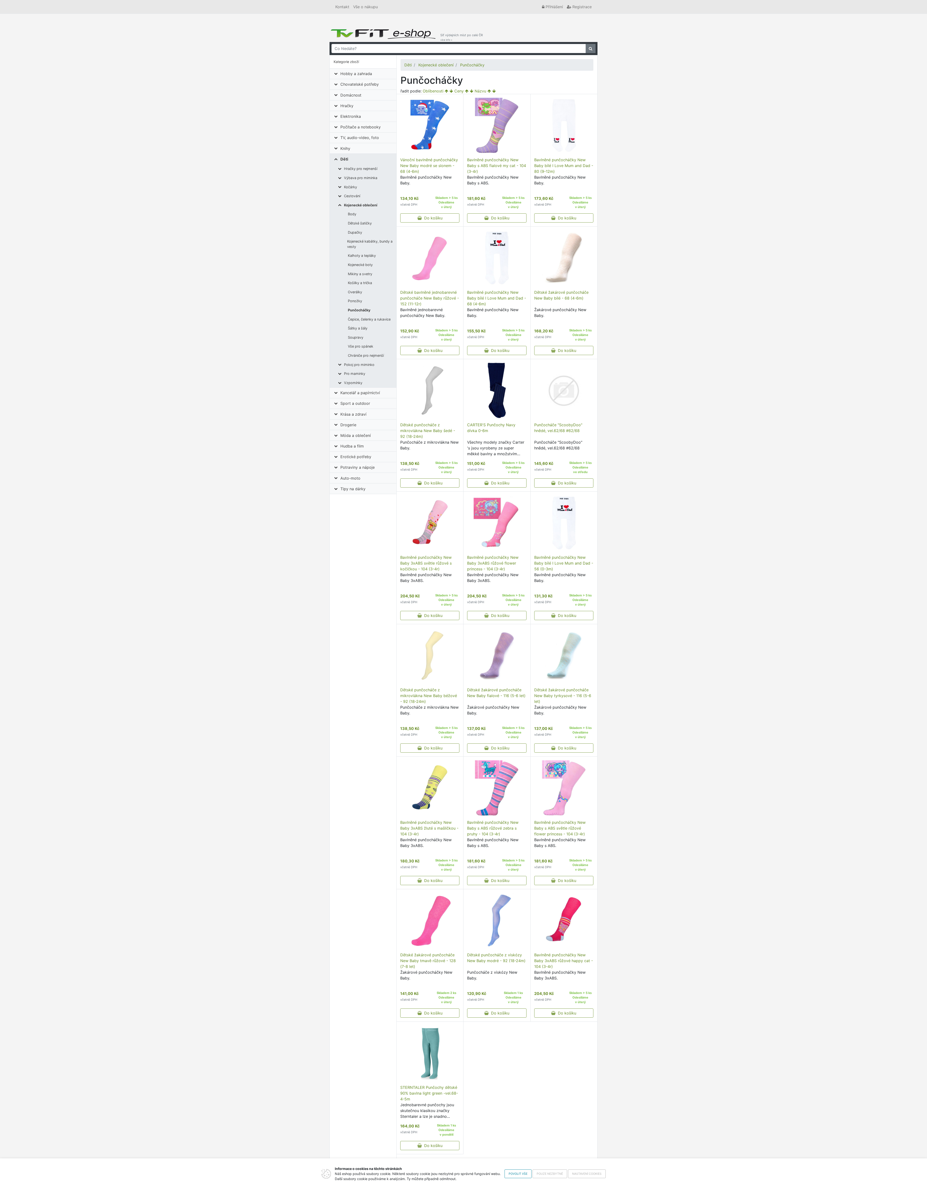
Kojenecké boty (360, 265)
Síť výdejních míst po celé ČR (461, 37)
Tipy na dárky (352, 488)
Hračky (346, 105)
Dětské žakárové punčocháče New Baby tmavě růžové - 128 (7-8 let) (428, 960)
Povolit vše (518, 1173)
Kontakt (342, 6)
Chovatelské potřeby (359, 84)
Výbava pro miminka (360, 178)
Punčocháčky (359, 310)
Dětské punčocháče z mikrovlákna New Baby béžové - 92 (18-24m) (428, 695)
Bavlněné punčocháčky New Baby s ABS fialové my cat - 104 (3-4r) (496, 165)
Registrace (581, 6)
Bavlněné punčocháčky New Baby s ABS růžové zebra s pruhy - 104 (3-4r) (493, 828)
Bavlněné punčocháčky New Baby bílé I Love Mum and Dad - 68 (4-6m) (496, 298)
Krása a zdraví (353, 414)
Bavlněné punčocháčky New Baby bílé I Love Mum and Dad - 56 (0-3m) (563, 563)
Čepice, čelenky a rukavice (369, 319)
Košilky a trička (360, 283)
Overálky (355, 292)
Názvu (480, 91)
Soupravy (355, 337)
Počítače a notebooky (360, 127)
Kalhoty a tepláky (362, 255)
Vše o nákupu (365, 6)
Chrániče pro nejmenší (366, 355)
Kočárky (350, 187)
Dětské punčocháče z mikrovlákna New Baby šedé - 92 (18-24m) (427, 430)
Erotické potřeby (355, 456)
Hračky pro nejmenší (360, 169)
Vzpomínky (353, 383)
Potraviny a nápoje (357, 467)
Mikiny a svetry (360, 274)
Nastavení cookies (587, 1173)
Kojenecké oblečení (360, 205)
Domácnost (350, 95)
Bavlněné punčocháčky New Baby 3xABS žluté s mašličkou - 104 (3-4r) (429, 828)
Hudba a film (352, 446)
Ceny (459, 91)
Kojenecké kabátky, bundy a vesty (370, 244)
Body (352, 214)
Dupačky (355, 232)
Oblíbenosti (433, 91)
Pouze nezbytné (550, 1173)
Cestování (352, 196)
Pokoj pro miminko (359, 365)
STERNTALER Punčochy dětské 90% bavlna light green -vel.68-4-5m (429, 1093)
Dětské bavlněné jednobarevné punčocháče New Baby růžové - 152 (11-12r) (429, 298)
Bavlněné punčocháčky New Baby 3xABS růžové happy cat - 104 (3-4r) (563, 960)
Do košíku (432, 218)
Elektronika (350, 116)
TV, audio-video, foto (359, 137)
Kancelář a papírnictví (360, 392)
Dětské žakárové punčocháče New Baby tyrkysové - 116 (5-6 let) (562, 695)
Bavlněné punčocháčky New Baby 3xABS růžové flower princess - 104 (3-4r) (493, 563)
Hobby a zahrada (356, 73)
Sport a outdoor (355, 403)
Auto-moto (350, 478)
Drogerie (348, 424)
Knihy (345, 148)
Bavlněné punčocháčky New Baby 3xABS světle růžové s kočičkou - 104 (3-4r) (426, 563)
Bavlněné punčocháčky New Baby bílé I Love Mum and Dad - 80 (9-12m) (563, 165)
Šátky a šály (357, 328)
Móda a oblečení (355, 435)
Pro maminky (354, 373)
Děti (344, 159)
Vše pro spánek (360, 346)
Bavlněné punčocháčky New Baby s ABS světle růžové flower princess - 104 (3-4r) (560, 828)
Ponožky (355, 301)
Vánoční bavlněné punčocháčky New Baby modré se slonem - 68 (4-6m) (429, 165)
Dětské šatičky (360, 223)
